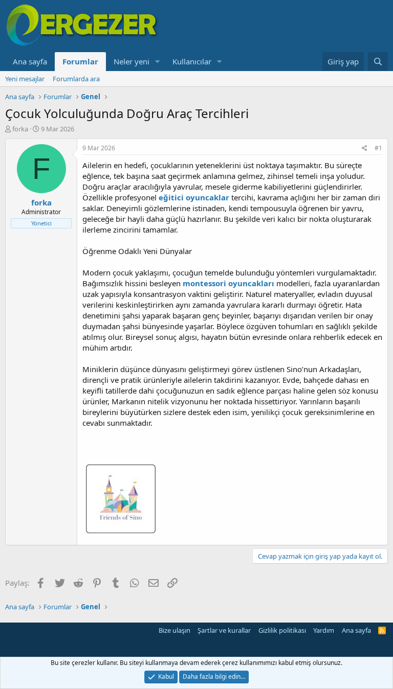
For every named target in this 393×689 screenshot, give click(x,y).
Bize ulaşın (174, 630)
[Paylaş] (364, 148)
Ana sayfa (30, 61)
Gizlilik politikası (282, 630)
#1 (378, 148)
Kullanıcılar (191, 61)
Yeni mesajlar (25, 78)
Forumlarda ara (76, 78)
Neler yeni (131, 61)
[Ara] (378, 61)
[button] (157, 61)
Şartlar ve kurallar (224, 630)
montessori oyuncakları (228, 283)
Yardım (323, 630)
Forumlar (80, 61)
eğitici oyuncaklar (194, 197)
